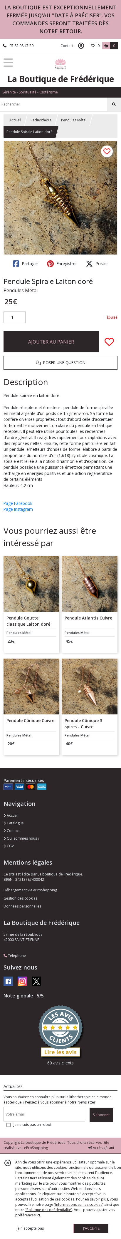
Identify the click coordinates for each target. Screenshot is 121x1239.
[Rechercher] (114, 104)
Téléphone (16, 955)
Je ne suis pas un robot (32, 1124)
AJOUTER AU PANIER (51, 342)
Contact (66, 45)
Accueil (15, 120)
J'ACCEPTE (91, 1228)
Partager (29, 263)
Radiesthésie (41, 120)
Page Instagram (18, 509)
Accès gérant (103, 1147)
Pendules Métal (73, 120)
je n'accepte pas (30, 1228)
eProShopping (36, 1147)
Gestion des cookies (20, 898)
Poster (101, 263)
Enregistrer (66, 263)
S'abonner (101, 1114)
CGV (10, 845)
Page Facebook (18, 503)
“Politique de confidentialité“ (48, 1209)
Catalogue (15, 823)
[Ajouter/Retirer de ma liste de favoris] (109, 342)
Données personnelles (22, 906)
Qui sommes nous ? (22, 838)
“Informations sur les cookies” (78, 1204)
